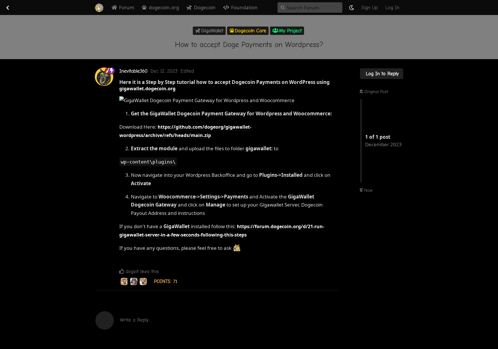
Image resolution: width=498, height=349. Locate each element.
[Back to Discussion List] (7, 7)
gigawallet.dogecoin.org (147, 88)
